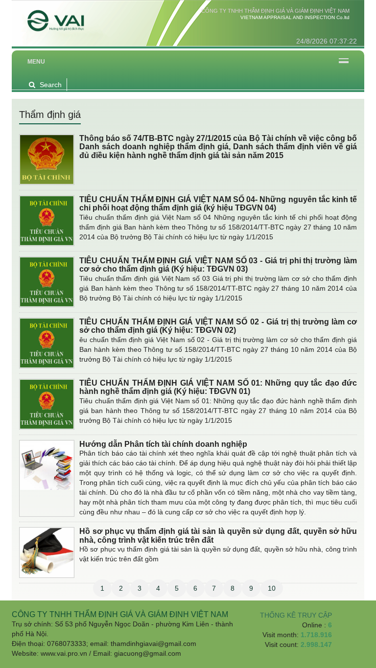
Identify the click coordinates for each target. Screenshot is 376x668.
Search (51, 85)
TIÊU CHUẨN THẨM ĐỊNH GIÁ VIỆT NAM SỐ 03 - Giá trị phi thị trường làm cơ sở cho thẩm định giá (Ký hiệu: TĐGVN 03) (218, 265)
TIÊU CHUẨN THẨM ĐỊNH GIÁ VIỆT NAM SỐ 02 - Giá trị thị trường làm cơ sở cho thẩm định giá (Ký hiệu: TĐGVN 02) (218, 326)
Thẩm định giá (50, 114)
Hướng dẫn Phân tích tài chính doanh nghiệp (163, 444)
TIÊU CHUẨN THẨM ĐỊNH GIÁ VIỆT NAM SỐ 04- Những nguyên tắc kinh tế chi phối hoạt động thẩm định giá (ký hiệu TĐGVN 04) (218, 203)
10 (272, 588)
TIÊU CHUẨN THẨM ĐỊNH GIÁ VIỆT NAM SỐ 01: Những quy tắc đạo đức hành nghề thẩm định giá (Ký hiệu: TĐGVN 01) (218, 387)
